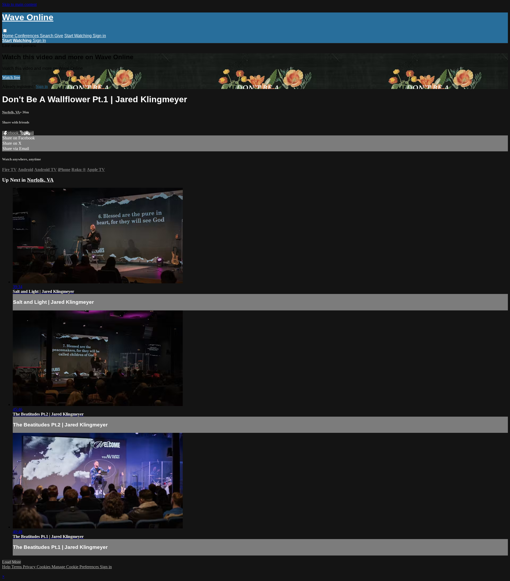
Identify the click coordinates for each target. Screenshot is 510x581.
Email (29, 133)
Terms (17, 567)
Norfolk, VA (11, 112)
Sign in (99, 35)
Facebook (11, 133)
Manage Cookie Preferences (76, 567)
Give (58, 35)
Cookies (44, 567)
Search (47, 35)
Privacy (30, 567)
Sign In (39, 40)
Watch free (11, 77)
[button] (5, 30)
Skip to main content (19, 4)
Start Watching (78, 35)
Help (6, 567)
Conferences (27, 35)
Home (8, 35)
